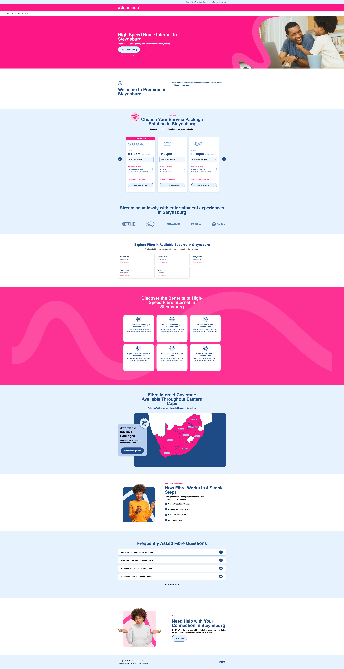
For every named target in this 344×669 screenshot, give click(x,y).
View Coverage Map (132, 450)
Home (8, 13)
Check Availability (129, 49)
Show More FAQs (172, 584)
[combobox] (140, 159)
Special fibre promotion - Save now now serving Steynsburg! (206, 2)
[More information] (152, 169)
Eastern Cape (16, 13)
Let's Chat (179, 638)
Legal (120, 661)
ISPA (141, 661)
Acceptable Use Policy (130, 661)
